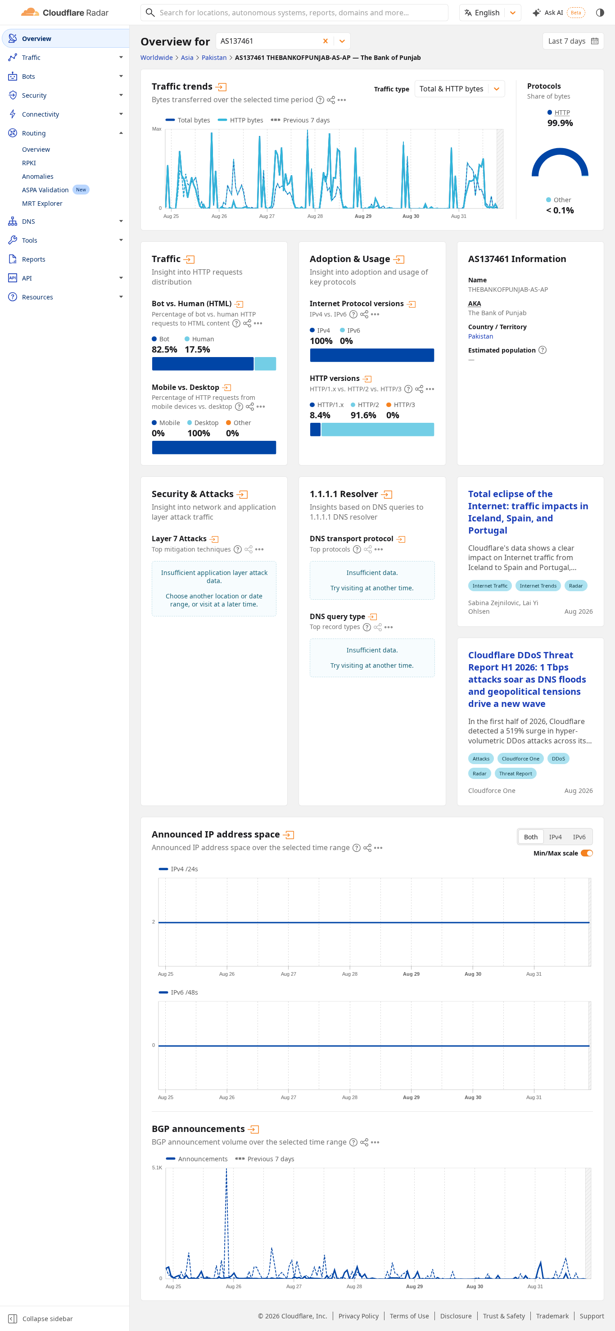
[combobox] (301, 13)
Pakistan (480, 336)
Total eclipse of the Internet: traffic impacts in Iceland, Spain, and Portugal (528, 512)
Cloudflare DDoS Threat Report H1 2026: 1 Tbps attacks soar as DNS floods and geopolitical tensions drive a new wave (527, 679)
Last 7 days (576, 43)
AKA (474, 303)
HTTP (562, 112)
